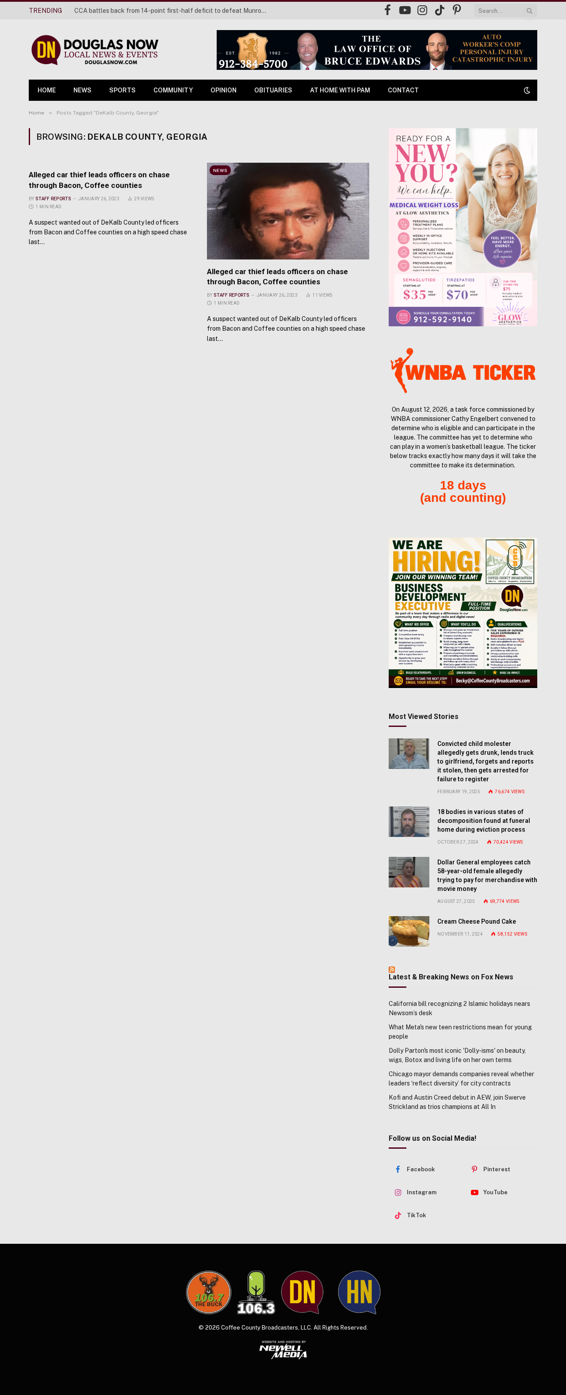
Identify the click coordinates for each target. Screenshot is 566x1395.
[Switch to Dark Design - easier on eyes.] (526, 90)
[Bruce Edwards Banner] (377, 50)
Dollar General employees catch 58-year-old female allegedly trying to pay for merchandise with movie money (487, 875)
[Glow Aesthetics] (463, 227)
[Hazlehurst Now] (359, 1292)
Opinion (223, 90)
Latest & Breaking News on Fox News (451, 977)
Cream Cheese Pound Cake (476, 921)
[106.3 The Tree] (256, 1292)
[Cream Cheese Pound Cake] (409, 931)
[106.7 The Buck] (209, 1292)
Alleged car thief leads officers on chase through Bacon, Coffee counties (99, 179)
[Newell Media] (283, 1350)
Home (47, 90)
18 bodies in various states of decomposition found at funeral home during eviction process (483, 820)
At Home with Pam (340, 90)
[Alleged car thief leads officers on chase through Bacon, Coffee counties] (288, 211)
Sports (122, 90)
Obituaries (273, 90)
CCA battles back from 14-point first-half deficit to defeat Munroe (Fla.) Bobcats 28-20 (173, 10)
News (82, 90)
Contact (403, 90)
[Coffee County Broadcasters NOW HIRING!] (463, 613)
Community (173, 90)
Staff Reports (53, 198)
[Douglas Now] (94, 50)
